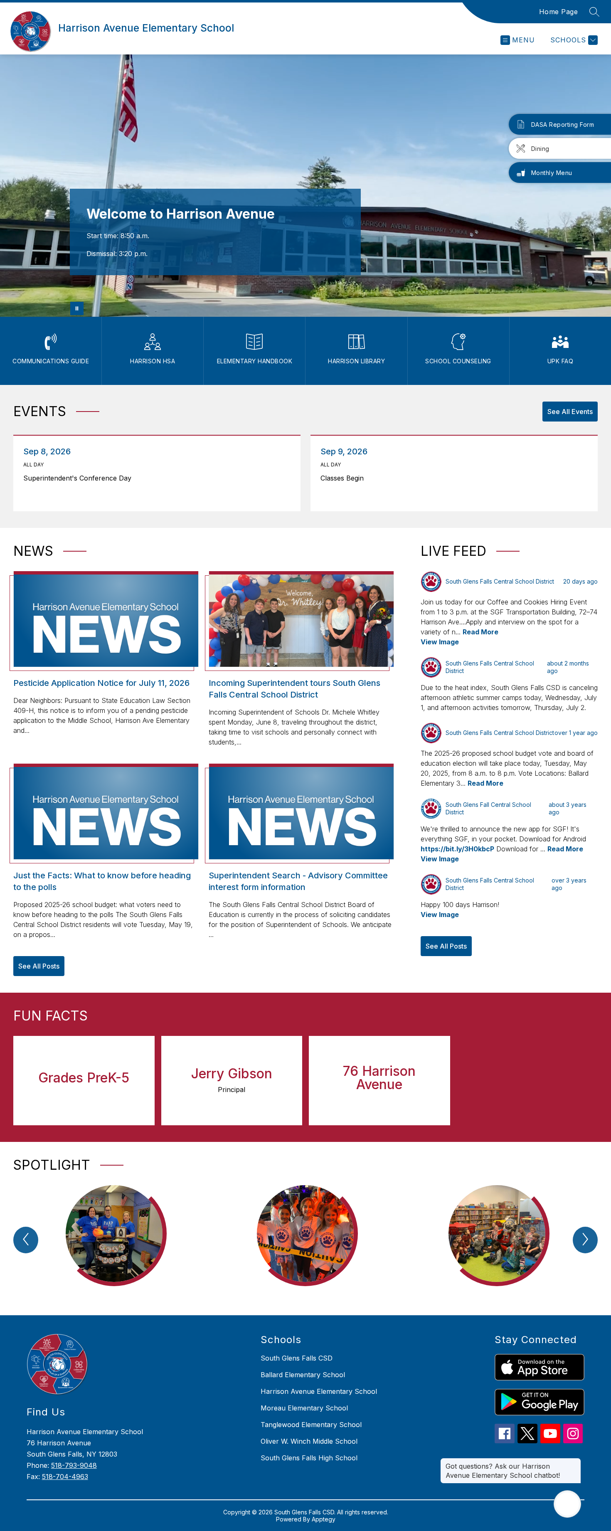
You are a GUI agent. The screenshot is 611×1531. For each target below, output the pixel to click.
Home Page (558, 11)
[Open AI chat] (567, 1504)
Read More (480, 632)
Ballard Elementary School (303, 1375)
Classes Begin (344, 478)
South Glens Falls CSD (297, 1358)
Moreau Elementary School (304, 1408)
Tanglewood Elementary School (311, 1424)
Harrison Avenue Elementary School (319, 1391)
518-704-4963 (65, 1476)
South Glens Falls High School (309, 1458)
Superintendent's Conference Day (79, 478)
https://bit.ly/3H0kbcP (457, 849)
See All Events (570, 411)
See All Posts (38, 966)
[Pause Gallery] (77, 308)
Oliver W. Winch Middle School (309, 1441)
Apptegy (323, 1519)
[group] (114, 1242)
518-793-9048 (74, 1465)
